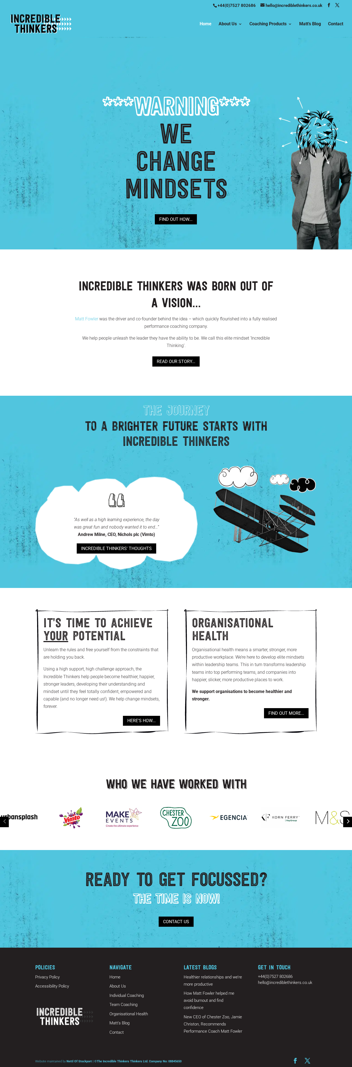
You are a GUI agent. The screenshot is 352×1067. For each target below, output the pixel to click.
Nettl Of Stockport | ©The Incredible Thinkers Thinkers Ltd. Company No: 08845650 (124, 1061)
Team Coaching (123, 1004)
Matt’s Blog (310, 24)
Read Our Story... (176, 361)
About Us (228, 24)
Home (205, 24)
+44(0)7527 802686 (237, 5)
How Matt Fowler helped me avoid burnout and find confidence (209, 1000)
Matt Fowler (86, 318)
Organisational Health (128, 1013)
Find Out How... (176, 219)
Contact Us (176, 921)
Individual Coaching (126, 995)
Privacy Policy (47, 977)
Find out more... (286, 713)
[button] (4, 821)
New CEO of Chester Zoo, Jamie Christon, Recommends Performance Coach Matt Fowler (213, 1024)
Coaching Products (268, 24)
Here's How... (141, 720)
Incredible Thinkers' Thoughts (116, 548)
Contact (335, 24)
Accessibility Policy (52, 986)
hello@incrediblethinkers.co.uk (285, 982)
